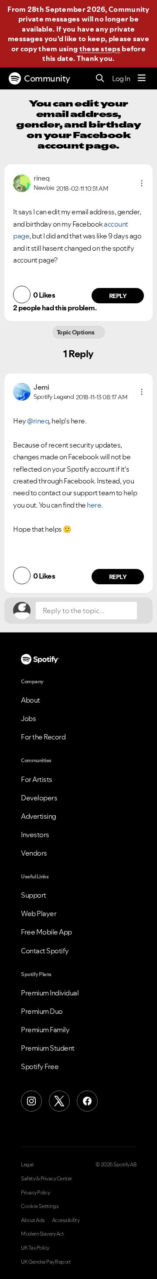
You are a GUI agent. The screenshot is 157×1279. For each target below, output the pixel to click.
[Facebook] (87, 1101)
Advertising (38, 816)
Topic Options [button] (76, 332)
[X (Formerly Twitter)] (59, 1101)
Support (33, 895)
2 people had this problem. (54, 308)
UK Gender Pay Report (46, 1261)
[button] (141, 183)
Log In (121, 78)
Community (47, 78)
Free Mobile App (46, 932)
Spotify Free (39, 1066)
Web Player (38, 913)
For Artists (36, 779)
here (94, 505)
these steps (99, 48)
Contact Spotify (45, 951)
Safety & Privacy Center (46, 1178)
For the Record (43, 737)
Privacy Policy (35, 1192)
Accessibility (66, 1220)
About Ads (33, 1220)
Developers (39, 798)
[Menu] (141, 78)
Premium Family (45, 1029)
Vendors (34, 853)
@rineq (38, 421)
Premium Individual (49, 993)
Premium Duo (42, 1011)
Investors (35, 834)
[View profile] (22, 182)
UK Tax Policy (35, 1247)
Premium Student (48, 1048)
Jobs (28, 718)
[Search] (100, 79)
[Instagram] (31, 1101)
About (30, 700)
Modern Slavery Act (42, 1233)
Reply (118, 295)
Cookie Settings (40, 1206)
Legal (27, 1164)
